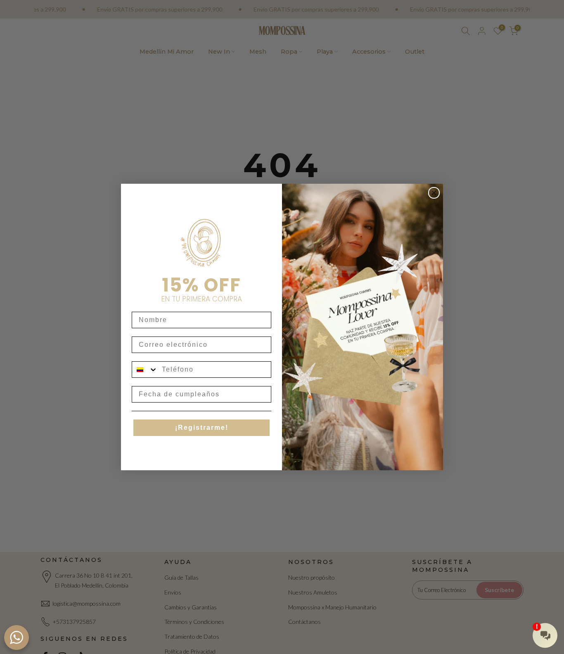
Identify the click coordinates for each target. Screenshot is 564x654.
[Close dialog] (434, 193)
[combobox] (145, 369)
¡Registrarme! (201, 427)
